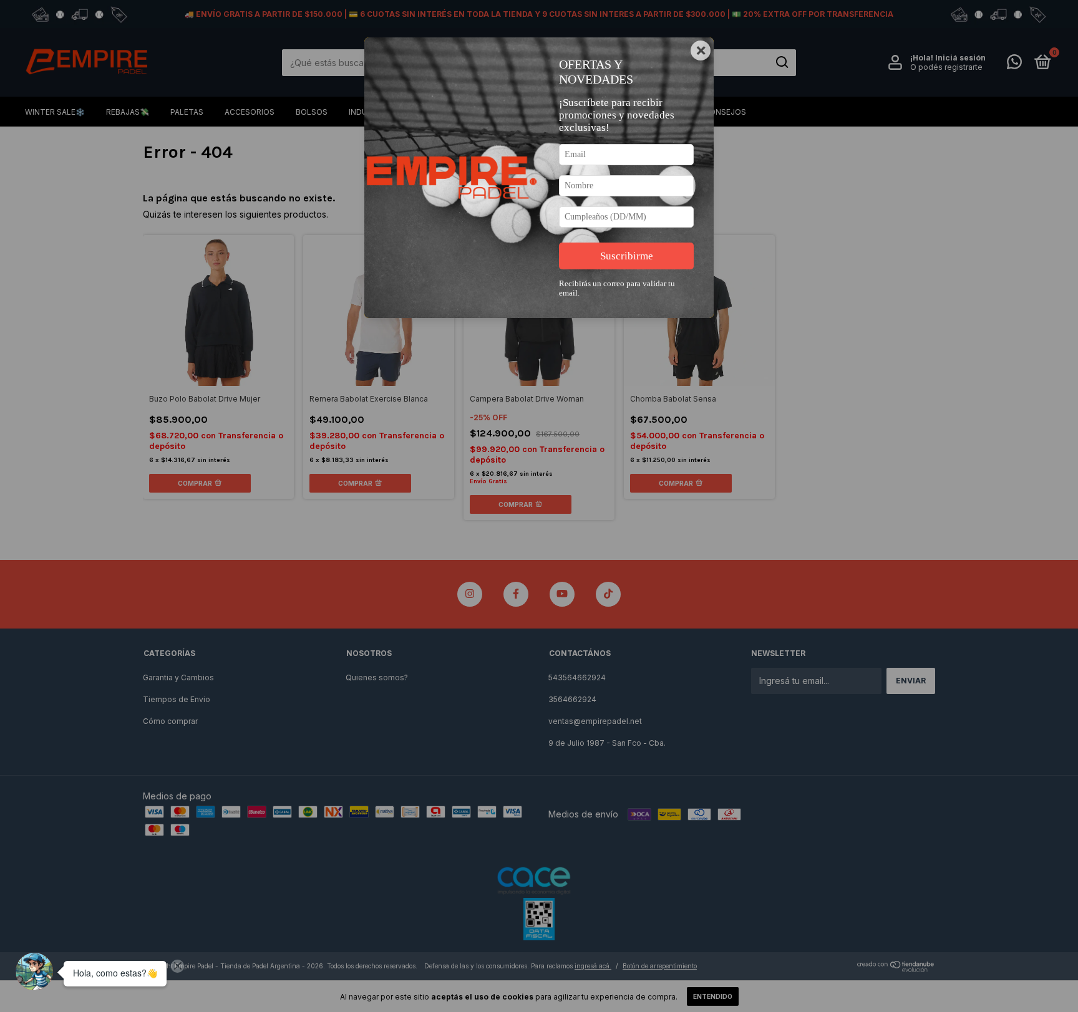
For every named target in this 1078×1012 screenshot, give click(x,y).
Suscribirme (626, 256)
